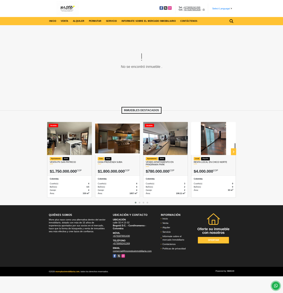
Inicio (52, 21)
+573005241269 (191, 7)
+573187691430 (192, 9)
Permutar (95, 21)
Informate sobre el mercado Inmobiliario (149, 21)
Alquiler (78, 21)
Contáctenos (189, 21)
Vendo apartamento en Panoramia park (159, 163)
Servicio (111, 21)
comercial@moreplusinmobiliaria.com (132, 251)
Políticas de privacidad (174, 248)
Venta (64, 21)
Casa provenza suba (110, 162)
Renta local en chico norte (210, 162)
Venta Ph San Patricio (63, 162)
